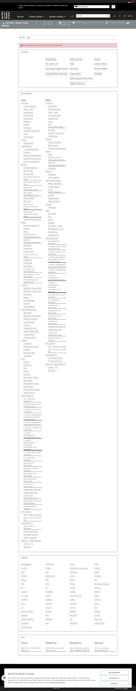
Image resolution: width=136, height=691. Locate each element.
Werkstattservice (27, 523)
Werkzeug (27, 547)
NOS (47, 584)
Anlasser (27, 362)
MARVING (97, 576)
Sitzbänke (27, 121)
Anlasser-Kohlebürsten (31, 225)
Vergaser (27, 325)
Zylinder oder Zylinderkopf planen (31, 497)
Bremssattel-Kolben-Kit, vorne (32, 183)
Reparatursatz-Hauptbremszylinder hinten (31, 206)
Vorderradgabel (29, 306)
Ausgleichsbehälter (30, 168)
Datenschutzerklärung (57, 682)
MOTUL (72, 580)
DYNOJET (73, 603)
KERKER (24, 576)
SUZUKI (72, 588)
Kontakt (98, 73)
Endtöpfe (27, 152)
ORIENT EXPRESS (27, 619)
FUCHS (72, 607)
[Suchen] (108, 16)
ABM (47, 623)
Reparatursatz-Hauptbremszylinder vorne (31, 214)
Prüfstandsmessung (31, 534)
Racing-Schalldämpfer (31, 161)
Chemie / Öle (28, 544)
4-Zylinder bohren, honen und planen (32, 411)
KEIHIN (96, 572)
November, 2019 (75, 643)
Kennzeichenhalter (54, 115)
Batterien (27, 228)
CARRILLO (49, 600)
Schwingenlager (29, 300)
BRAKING (24, 600)
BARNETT (73, 611)
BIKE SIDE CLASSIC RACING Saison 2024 (30, 649)
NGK (22, 584)
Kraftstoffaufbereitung (28, 310)
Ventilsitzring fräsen (30, 493)
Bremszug (27, 201)
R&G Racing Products (101, 584)
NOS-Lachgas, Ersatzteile (33, 515)
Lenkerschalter (29, 251)
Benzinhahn (28, 313)
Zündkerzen (28, 260)
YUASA (47, 596)
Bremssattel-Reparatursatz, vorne (31, 194)
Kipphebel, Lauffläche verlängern (31, 469)
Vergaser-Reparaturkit (31, 331)
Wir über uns (51, 64)
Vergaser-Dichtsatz (30, 328)
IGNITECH (48, 619)
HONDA (97, 568)
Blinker (26, 232)
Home (20, 16)
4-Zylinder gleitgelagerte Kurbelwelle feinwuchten (32, 423)
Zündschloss (28, 266)
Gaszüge (27, 350)
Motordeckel (28, 380)
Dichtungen (28, 365)
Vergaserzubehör (29, 337)
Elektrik (23, 222)
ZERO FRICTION (75, 596)
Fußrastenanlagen (30, 106)
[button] (114, 16)
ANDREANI (73, 623)
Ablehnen (114, 683)
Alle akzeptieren (114, 672)
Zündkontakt (28, 263)
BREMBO (24, 615)
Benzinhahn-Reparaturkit (32, 316)
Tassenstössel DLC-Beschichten (30, 480)
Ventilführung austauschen (28, 485)
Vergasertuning (29, 334)
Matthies (97, 611)
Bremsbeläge (28, 171)
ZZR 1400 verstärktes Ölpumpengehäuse (101, 649)
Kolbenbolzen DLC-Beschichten (30, 475)
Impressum (75, 73)
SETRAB (48, 611)
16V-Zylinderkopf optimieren (29, 400)
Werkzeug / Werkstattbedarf (31, 541)
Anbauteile (24, 103)
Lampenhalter (28, 112)
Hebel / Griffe (28, 109)
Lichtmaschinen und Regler (31, 256)
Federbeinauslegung (31, 531)
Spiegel (26, 125)
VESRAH (73, 592)
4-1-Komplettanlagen (31, 149)
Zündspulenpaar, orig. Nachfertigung (31, 281)
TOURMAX (49, 592)
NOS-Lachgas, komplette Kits (32, 519)
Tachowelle (28, 356)
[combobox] (91, 6)
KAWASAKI (73, 572)
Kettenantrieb (28, 143)
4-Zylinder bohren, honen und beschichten (32, 405)
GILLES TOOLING (27, 611)
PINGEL (72, 584)
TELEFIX (24, 592)
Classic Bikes (100, 64)
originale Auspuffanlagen (32, 155)
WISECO (97, 592)
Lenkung (24, 340)
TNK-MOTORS (99, 623)
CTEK (23, 603)
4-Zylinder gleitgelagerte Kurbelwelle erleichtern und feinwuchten (32, 417)
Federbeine (27, 294)
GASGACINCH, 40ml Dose (79, 568)
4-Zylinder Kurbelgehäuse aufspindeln (33, 429)
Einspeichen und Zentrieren (29, 527)
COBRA (72, 600)
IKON (23, 572)
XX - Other (24, 596)
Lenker (50, 121)
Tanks (26, 134)
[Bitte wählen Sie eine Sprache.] (129, 2)
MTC (96, 580)
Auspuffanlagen (26, 146)
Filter (25, 368)
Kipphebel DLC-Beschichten (29, 464)
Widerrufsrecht (77, 83)
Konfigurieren (114, 678)
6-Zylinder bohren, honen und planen (32, 454)
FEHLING (24, 568)
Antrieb (23, 140)
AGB (72, 64)
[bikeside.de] (5, 15)
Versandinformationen (56, 73)
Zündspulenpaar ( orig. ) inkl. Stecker (32, 276)
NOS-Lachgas (26, 512)
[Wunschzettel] (119, 16)
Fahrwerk (24, 285)
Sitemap (74, 68)
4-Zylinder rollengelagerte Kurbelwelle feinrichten (32, 435)
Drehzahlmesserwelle (31, 346)
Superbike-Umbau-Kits (32, 131)
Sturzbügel (27, 128)
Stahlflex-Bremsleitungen (32, 219)
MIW (47, 580)
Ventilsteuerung (29, 393)
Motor (23, 359)
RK (22, 588)
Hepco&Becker (26, 564)
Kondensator (28, 248)
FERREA (48, 568)
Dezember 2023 (51, 643)
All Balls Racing (26, 627)
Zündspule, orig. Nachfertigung (29, 270)
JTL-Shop (125, 688)
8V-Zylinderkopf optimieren (29, 459)
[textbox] (91, 6)
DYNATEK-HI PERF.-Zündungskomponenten (32, 236)
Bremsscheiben (29, 198)
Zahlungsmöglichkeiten (57, 68)
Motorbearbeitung (27, 396)
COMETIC (97, 600)
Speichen (27, 303)
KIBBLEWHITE (50, 576)
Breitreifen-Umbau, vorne (32, 291)
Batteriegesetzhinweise (81, 78)
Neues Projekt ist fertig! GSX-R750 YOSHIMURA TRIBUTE (80, 649)
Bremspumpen (29, 174)
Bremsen (24, 165)
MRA (47, 615)
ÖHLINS (97, 615)
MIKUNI (23, 580)
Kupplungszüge (29, 353)
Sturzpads (51, 130)
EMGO (96, 564)
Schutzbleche (28, 115)
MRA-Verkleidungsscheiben (55, 126)
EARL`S (72, 564)
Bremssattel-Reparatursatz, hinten (31, 189)
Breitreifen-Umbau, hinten (33, 288)
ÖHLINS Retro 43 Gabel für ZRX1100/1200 (54, 649)
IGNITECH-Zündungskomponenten (32, 241)
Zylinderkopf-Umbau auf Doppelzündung (32, 502)
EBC (95, 607)
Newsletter (50, 59)
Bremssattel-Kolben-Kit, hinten (32, 178)
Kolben (26, 371)
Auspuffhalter (52, 106)
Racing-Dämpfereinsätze (32, 158)
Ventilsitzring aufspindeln (32, 489)
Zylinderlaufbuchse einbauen (30, 507)
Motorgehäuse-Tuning (31, 383)
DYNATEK (48, 603)
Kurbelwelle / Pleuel (31, 377)
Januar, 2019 (98, 643)
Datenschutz (76, 59)
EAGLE (96, 603)
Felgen (26, 297)
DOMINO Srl (49, 564)
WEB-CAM (98, 619)
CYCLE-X (48, 607)
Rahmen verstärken (30, 538)
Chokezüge (27, 343)
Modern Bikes (101, 68)
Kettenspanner (53, 118)
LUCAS (72, 576)
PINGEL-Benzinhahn (30, 319)
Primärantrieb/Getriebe (32, 390)
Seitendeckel (28, 118)
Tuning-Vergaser (29, 322)
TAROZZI (97, 588)
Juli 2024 (24, 643)
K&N (47, 572)
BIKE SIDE (73, 615)
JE (22, 607)
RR (46, 588)
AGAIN (96, 596)
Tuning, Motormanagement (54, 191)
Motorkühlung (28, 386)
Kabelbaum (28, 245)
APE (71, 619)
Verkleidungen (29, 137)
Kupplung (27, 374)
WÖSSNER (25, 623)
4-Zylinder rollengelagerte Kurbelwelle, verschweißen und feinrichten (30, 445)
